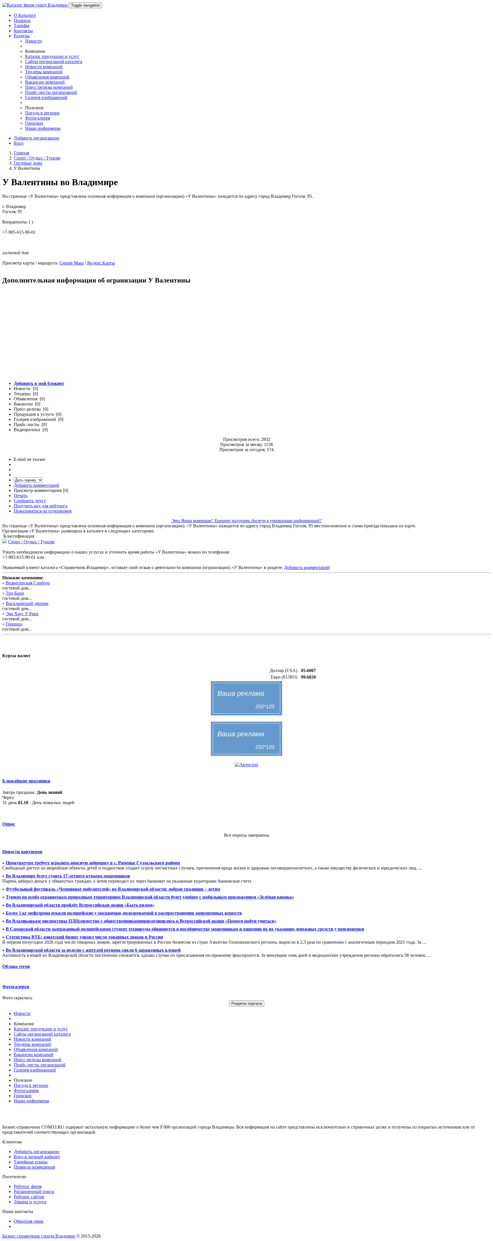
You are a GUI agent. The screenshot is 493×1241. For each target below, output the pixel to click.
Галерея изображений (46, 97)
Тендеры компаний (43, 71)
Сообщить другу (30, 500)
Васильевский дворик (27, 603)
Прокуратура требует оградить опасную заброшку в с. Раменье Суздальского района (93, 862)
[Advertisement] (173, 335)
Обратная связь (28, 1221)
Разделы (22, 35)
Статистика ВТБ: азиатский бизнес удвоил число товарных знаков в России (84, 937)
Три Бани (15, 593)
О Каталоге (25, 15)
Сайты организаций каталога (53, 61)
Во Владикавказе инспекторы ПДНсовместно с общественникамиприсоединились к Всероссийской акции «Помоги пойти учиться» (141, 921)
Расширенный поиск (34, 1191)
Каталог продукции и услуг (52, 56)
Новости (33, 41)
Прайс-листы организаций (51, 92)
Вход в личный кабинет (37, 1156)
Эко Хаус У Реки (22, 613)
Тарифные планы (31, 1161)
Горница (14, 623)
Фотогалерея (37, 118)
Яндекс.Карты (101, 263)
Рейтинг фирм (28, 1186)
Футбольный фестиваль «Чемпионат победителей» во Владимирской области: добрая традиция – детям (113, 889)
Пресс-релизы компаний (49, 87)
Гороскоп (34, 123)
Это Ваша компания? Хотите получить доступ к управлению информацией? (246, 520)
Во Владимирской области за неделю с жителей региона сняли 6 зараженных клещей (93, 950)
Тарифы (21, 25)
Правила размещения (34, 1167)
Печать (20, 495)
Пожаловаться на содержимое (43, 510)
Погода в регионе (42, 112)
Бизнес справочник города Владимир (38, 1236)
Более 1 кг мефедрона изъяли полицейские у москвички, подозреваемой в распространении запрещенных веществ (124, 913)
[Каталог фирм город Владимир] (35, 5)
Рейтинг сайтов (29, 1196)
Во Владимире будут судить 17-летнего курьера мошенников (68, 875)
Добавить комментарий (36, 485)
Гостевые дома (28, 163)
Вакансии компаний (45, 82)
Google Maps (71, 263)
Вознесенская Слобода (28, 582)
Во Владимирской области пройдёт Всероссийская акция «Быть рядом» (80, 905)
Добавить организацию (36, 138)
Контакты (23, 30)
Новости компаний (43, 66)
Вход (18, 143)
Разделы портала (246, 1003)
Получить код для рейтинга (40, 505)
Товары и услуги (30, 1201)
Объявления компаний (47, 76)
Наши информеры (42, 128)
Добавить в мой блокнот (39, 383)
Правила (22, 20)
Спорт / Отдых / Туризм (37, 158)
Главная (21, 152)
